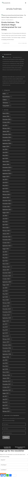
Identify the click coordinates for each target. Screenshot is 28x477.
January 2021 (6, 269)
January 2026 (6, 116)
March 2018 (6, 372)
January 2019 (6, 342)
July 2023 (5, 179)
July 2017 (5, 396)
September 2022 (7, 209)
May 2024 (5, 155)
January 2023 (6, 197)
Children (5, 99)
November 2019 (7, 312)
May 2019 (5, 330)
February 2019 (6, 339)
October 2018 (6, 351)
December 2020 (7, 272)
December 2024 (7, 134)
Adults (3, 19)
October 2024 (6, 140)
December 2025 (7, 119)
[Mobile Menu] (25, 2)
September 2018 (7, 354)
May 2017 (5, 402)
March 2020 (6, 300)
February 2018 (6, 375)
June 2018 (5, 363)
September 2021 (7, 245)
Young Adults (9, 19)
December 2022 (7, 200)
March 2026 (6, 113)
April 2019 (5, 333)
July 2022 (5, 215)
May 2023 (5, 185)
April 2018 (5, 369)
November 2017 (7, 384)
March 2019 (6, 336)
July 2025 (5, 125)
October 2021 (6, 242)
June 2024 (5, 152)
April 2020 (5, 297)
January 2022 (6, 233)
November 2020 (7, 275)
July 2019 (5, 324)
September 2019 (7, 318)
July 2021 (5, 251)
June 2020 (5, 291)
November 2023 (7, 167)
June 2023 (5, 182)
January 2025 (6, 131)
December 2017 (7, 381)
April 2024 (5, 158)
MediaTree (20, 448)
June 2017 (5, 399)
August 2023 (6, 176)
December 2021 (7, 236)
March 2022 (6, 227)
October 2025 (6, 122)
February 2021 (6, 266)
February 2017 (6, 411)
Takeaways (5, 102)
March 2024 (6, 161)
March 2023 (6, 191)
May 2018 (5, 366)
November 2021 (7, 239)
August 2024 (6, 146)
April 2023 (5, 188)
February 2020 (6, 303)
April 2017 (5, 405)
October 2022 (6, 206)
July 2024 (5, 149)
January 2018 (6, 378)
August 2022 (6, 212)
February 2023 (6, 194)
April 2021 (5, 260)
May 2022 (5, 221)
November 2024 (7, 137)
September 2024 (7, 143)
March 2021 (6, 263)
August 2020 (6, 284)
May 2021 (5, 257)
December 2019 (7, 309)
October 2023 (6, 170)
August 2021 (6, 248)
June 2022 (5, 218)
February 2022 (6, 230)
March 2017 (6, 408)
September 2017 (7, 390)
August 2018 (6, 357)
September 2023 (7, 173)
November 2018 (7, 348)
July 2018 (5, 360)
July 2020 (5, 287)
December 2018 (7, 345)
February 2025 (6, 128)
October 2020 (6, 278)
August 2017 (6, 393)
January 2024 (6, 164)
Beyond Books (6, 96)
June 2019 (5, 327)
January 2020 (6, 306)
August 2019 (6, 321)
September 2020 (7, 281)
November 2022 (7, 203)
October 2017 (6, 387)
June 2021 (5, 254)
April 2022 (5, 224)
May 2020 (5, 294)
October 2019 (6, 315)
